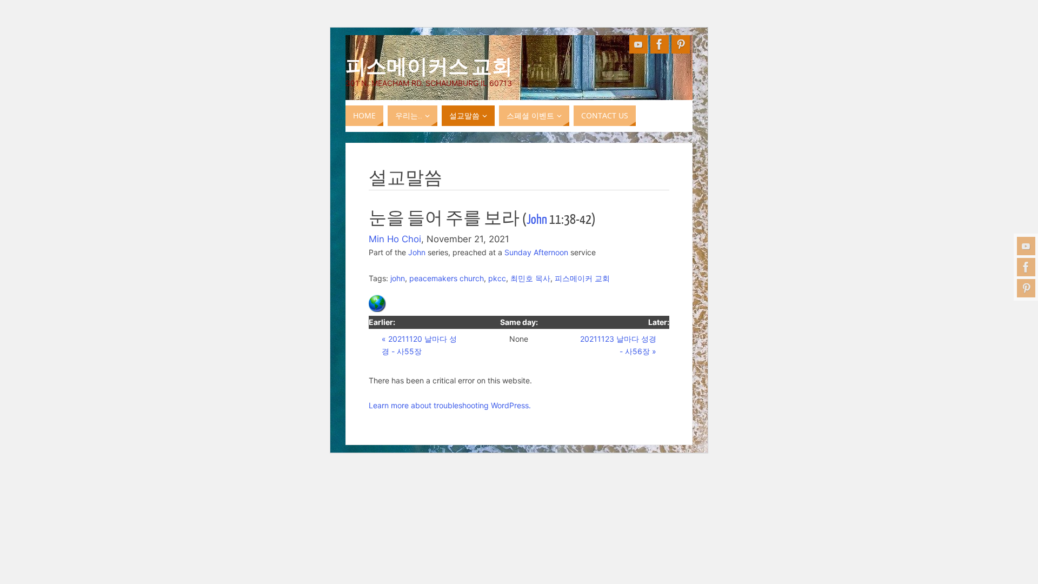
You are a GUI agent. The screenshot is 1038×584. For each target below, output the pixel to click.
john (397, 278)
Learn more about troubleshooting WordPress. (450, 405)
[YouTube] (1026, 246)
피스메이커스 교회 (429, 65)
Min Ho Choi (395, 239)
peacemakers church (446, 278)
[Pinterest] (1026, 288)
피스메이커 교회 (582, 278)
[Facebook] (1026, 267)
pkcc (497, 278)
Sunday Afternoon (536, 252)
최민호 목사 (530, 278)
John (537, 219)
